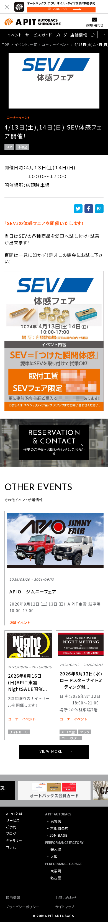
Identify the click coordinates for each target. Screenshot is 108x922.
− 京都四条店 (57, 828)
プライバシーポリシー (22, 906)
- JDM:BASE (57, 835)
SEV (9, 146)
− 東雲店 (54, 821)
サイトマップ (64, 906)
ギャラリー (14, 840)
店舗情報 (78, 35)
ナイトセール (19, 732)
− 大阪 (52, 856)
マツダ (84, 732)
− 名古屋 (54, 877)
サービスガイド (38, 35)
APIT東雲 (68, 732)
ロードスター (70, 738)
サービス (13, 820)
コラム (11, 847)
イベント (14, 35)
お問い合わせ (94, 25)
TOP (6, 44)
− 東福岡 (54, 870)
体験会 (22, 146)
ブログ (61, 35)
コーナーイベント (55, 44)
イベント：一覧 (26, 44)
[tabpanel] (54, 81)
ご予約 (11, 827)
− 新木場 (54, 849)
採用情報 (13, 897)
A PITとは (14, 813)
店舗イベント (19, 622)
